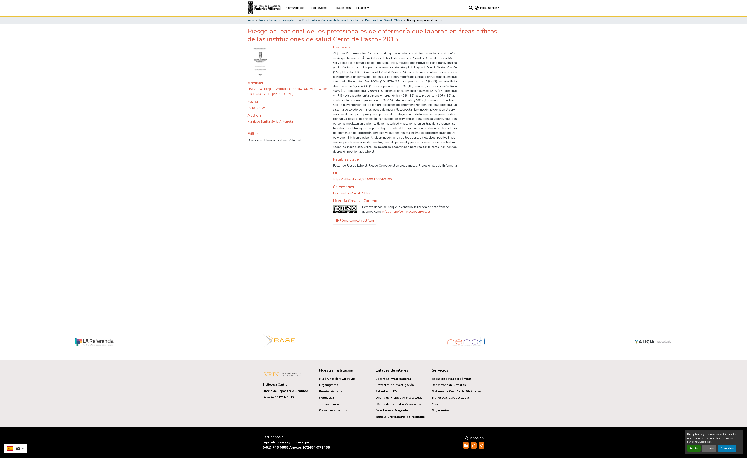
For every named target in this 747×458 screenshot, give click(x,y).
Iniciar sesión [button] (489, 8)
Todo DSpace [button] (318, 8)
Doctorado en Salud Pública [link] (383, 20)
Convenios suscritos (333, 410)
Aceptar (693, 448)
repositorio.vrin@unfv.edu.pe (286, 442)
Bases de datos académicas (452, 379)
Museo (436, 404)
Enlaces (361, 8)
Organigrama (328, 385)
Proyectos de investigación (394, 385)
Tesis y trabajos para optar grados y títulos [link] (278, 20)
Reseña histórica (331, 391)
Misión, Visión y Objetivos (337, 379)
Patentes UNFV (386, 391)
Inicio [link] (250, 20)
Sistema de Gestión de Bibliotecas (456, 391)
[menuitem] (319, 7)
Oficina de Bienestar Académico (398, 404)
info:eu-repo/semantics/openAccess (406, 212)
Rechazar (709, 448)
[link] (287, 91)
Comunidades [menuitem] (295, 8)
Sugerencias (440, 410)
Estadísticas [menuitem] (342, 8)
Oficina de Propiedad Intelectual (398, 398)
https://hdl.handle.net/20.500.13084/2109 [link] (362, 179)
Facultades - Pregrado (391, 410)
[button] (264, 8)
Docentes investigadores (393, 379)
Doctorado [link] (309, 20)
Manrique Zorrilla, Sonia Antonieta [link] (270, 121)
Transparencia (329, 404)
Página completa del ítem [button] (356, 220)
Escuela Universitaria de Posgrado (400, 417)
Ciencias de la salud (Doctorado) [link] (340, 20)
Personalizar (727, 448)
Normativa (326, 398)
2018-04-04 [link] (256, 108)
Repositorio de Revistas (449, 385)
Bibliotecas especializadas (451, 398)
